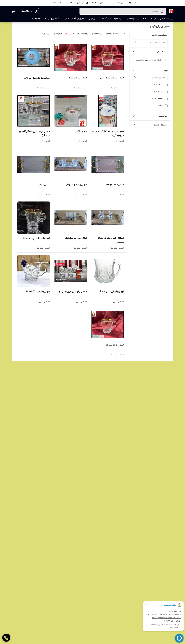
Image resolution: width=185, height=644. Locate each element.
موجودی (163, 116)
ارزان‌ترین (58, 33)
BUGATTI (158, 91)
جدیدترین (69, 33)
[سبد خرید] (13, 11)
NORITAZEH (157, 98)
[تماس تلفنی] (6, 638)
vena (160, 105)
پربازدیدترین (97, 33)
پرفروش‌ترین (82, 33)
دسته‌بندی (162, 51)
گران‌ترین (46, 33)
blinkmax (158, 85)
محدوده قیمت (160, 124)
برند (165, 70)
